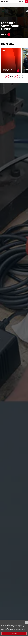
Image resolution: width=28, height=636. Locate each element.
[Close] (26, 622)
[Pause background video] (27, 11)
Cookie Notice (14, 633)
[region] (14, 628)
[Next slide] (16, 76)
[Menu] (26, 1)
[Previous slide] (7, 76)
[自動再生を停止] (21, 76)
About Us (3, 34)
